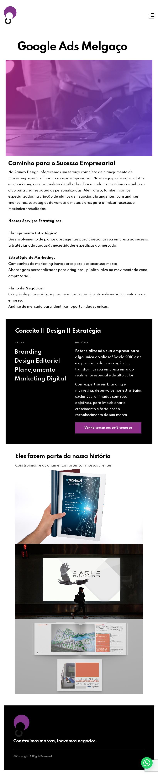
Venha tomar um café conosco (108, 427)
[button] (147, 763)
